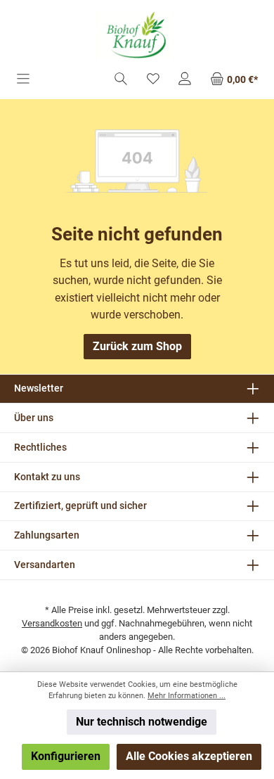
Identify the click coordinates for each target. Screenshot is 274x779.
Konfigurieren (65, 756)
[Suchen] (121, 80)
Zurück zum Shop (137, 346)
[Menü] (23, 80)
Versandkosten (52, 623)
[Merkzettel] (153, 80)
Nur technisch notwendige (141, 721)
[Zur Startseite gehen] (137, 35)
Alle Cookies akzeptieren (189, 756)
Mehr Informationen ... (187, 695)
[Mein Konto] (185, 80)
